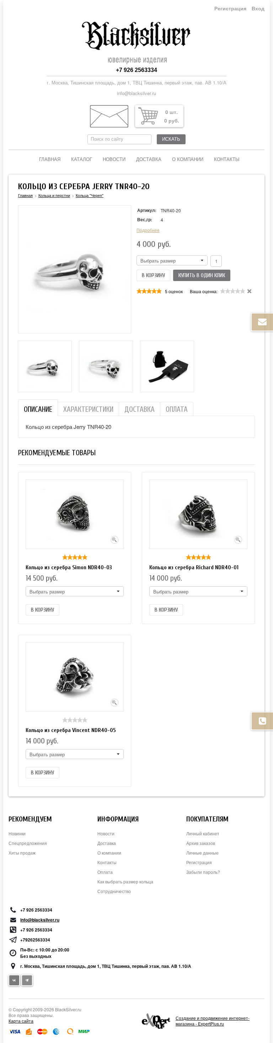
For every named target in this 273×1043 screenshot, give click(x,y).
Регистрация (230, 8)
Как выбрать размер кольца (125, 881)
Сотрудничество (114, 891)
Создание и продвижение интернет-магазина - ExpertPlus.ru (213, 1021)
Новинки (17, 833)
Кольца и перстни (54, 195)
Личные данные (202, 853)
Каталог (81, 159)
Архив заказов (200, 843)
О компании (187, 159)
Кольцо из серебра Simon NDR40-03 (69, 567)
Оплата (105, 872)
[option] (45, 366)
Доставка (148, 159)
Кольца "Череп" (89, 195)
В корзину (153, 275)
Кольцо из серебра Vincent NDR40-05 (71, 730)
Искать (171, 139)
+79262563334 (35, 939)
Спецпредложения (28, 843)
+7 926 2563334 (136, 70)
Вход (258, 8)
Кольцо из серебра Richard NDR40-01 (194, 567)
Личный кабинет (202, 833)
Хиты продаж (22, 853)
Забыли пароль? (203, 872)
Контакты (227, 159)
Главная (49, 159)
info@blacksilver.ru (136, 93)
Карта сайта (21, 1021)
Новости (114, 159)
